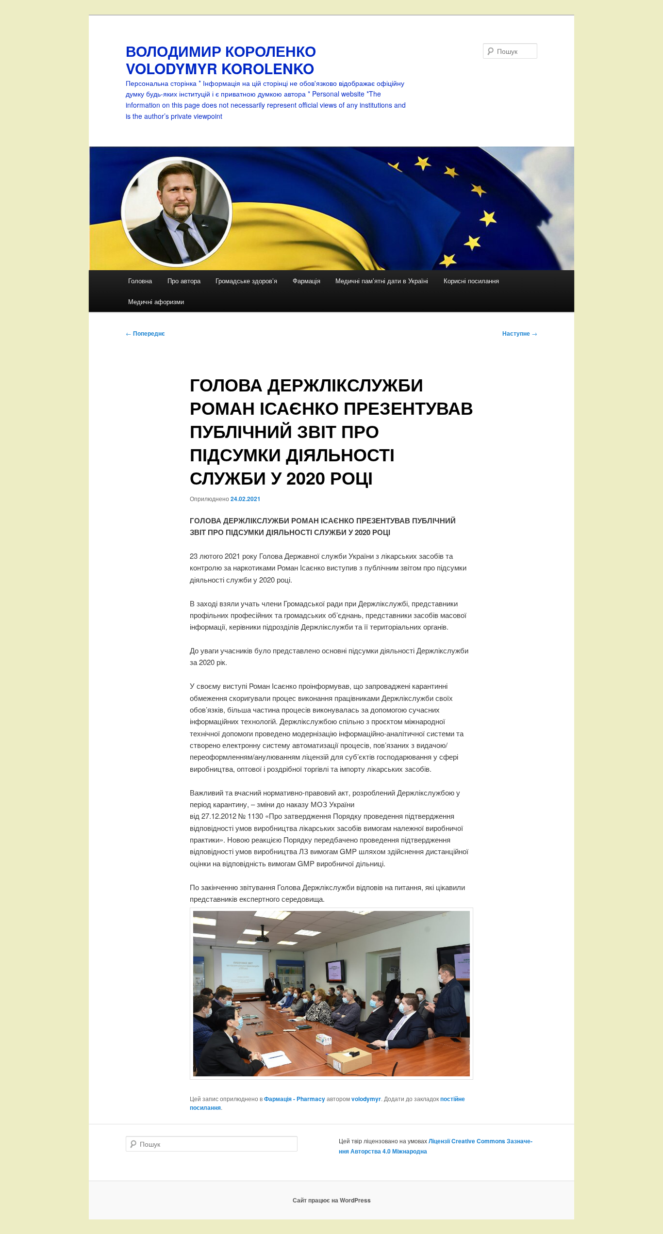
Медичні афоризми (156, 301)
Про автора (183, 280)
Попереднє (145, 333)
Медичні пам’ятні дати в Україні (381, 280)
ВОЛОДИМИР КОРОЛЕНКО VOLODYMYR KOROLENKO (221, 59)
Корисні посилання (471, 280)
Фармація (306, 280)
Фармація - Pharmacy (294, 1098)
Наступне (519, 333)
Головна (140, 280)
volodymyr (366, 1098)
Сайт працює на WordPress (332, 1200)
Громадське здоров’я (246, 280)
